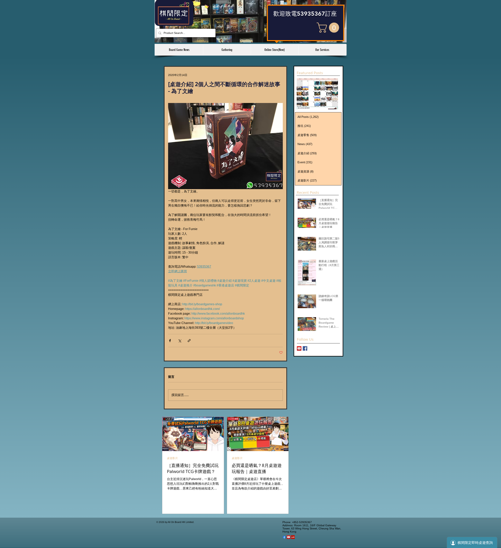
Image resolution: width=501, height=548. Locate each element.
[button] (329, 28)
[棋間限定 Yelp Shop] (293, 537)
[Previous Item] (303, 94)
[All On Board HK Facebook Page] (305, 348)
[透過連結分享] (189, 340)
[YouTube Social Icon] (288, 537)
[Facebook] (284, 537)
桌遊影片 (172, 458)
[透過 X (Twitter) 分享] (179, 340)
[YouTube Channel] (299, 348)
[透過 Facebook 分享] (170, 340)
